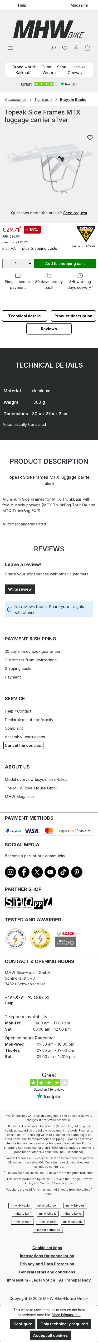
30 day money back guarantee (32, 651)
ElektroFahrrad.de (47, 1230)
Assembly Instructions (25, 736)
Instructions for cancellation (47, 1255)
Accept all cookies (50, 1335)
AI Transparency (75, 1280)
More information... (66, 1315)
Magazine (79, 5)
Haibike (79, 67)
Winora (49, 72)
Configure (22, 1324)
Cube (46, 67)
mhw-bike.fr (23, 1213)
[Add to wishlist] (90, 138)
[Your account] (76, 47)
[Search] (53, 47)
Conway (75, 72)
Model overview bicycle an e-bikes (36, 779)
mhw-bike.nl (22, 1221)
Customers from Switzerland (31, 660)
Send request (75, 212)
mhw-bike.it (47, 1213)
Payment (13, 677)
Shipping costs (44, 248)
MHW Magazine (19, 796)
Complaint (14, 728)
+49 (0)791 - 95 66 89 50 (27, 997)
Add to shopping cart (65, 263)
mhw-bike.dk (72, 1221)
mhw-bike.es (75, 1205)
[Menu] (10, 47)
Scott (61, 67)
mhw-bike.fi (47, 1221)
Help (22, 5)
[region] (49, 174)
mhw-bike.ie (72, 1213)
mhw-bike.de (20, 1205)
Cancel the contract (24, 745)
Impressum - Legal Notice (31, 1280)
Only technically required (64, 1324)
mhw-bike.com (48, 1205)
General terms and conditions (47, 1272)
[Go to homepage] (49, 29)
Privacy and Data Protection (47, 1264)
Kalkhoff (23, 72)
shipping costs (50, 1116)
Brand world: (24, 67)
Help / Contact (18, 711)
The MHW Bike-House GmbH (32, 788)
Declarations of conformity (29, 719)
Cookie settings (47, 1247)
